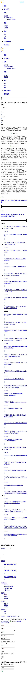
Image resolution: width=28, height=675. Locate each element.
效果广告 (6, 16)
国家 (2, 629)
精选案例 (6, 26)
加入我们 (6, 606)
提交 (2, 656)
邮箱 (2, 648)
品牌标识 (6, 605)
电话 (2, 645)
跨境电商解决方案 (8, 586)
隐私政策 (3, 616)
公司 (2, 632)
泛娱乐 (13, 19)
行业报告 (6, 27)
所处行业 (3, 635)
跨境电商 (9, 19)
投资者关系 (4, 609)
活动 (5, 36)
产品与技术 (7, 590)
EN (1, 47)
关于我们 (3, 601)
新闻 (5, 34)
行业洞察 (3, 593)
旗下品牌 (3, 561)
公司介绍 (6, 603)
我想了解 (3, 638)
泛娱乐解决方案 (8, 588)
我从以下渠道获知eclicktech (8, 642)
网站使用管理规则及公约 (13, 616)
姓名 (2, 625)
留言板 (2, 651)
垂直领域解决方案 (8, 17)
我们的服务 (4, 583)
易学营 (5, 594)
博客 (5, 38)
